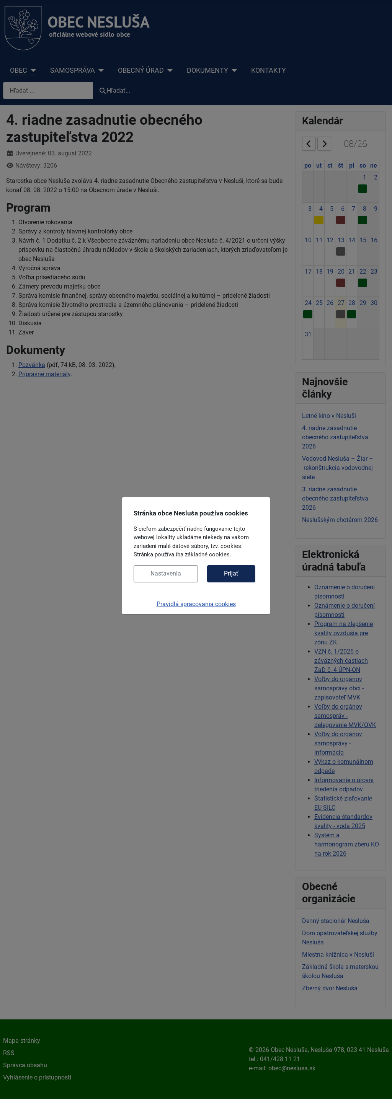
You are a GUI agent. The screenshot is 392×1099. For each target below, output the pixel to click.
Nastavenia (165, 573)
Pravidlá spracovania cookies (196, 604)
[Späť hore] (378, 1085)
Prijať (231, 573)
